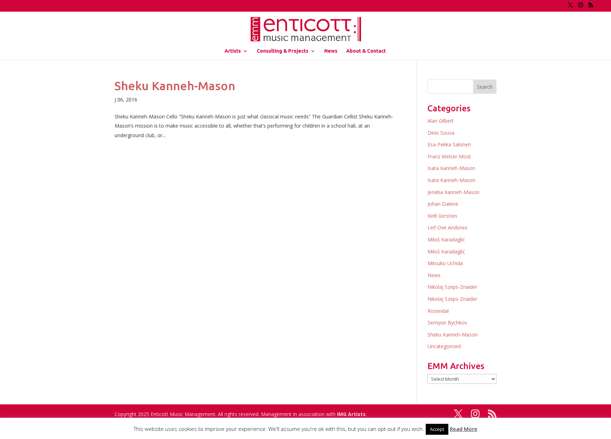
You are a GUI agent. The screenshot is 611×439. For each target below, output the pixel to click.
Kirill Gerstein (442, 215)
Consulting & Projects (282, 51)
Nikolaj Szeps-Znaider (452, 286)
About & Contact (366, 51)
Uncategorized (444, 346)
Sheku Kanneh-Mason (175, 85)
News (330, 51)
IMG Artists (351, 414)
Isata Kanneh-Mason (451, 168)
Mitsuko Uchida (445, 263)
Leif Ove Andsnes (447, 227)
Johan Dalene (442, 203)
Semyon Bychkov (447, 322)
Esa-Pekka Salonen (449, 144)
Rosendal (438, 311)
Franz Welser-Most (449, 156)
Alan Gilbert (440, 120)
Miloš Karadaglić (446, 239)
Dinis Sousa (440, 132)
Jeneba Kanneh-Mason (453, 192)
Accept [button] (437, 429)
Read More (463, 428)
